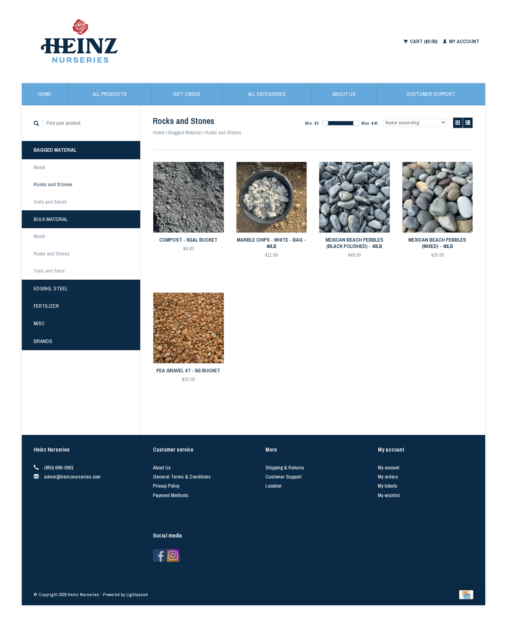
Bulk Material (51, 219)
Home (44, 94)
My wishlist (389, 495)
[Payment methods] (466, 594)
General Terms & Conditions (182, 476)
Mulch (39, 167)
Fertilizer (46, 306)
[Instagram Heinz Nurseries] (173, 555)
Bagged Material (55, 150)
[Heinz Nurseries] (159, 41)
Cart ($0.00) (424, 41)
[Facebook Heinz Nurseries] (159, 555)
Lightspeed (137, 594)
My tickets (387, 485)
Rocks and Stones (53, 184)
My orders (388, 476)
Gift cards (186, 94)
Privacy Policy (166, 485)
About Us (344, 94)
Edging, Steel (51, 288)
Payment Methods (171, 495)
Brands (43, 341)
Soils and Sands (50, 201)
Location (273, 485)
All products (110, 94)
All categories (267, 94)
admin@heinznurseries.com (72, 476)
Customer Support (430, 94)
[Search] (36, 123)
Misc (39, 323)
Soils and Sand (49, 270)
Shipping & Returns (284, 467)
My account (463, 41)
